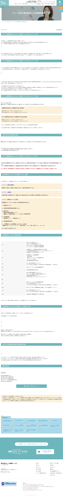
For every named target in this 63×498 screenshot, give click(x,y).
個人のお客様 (38, 469)
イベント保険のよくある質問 (60, 7)
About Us (38, 467)
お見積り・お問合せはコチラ (32, 386)
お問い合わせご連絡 (60, 4)
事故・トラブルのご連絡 (54, 463)
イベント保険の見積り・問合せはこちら (60, 11)
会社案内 (51, 465)
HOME (3, 21)
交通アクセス (52, 467)
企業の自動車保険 (9, 21)
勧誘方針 (51, 469)
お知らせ (37, 465)
